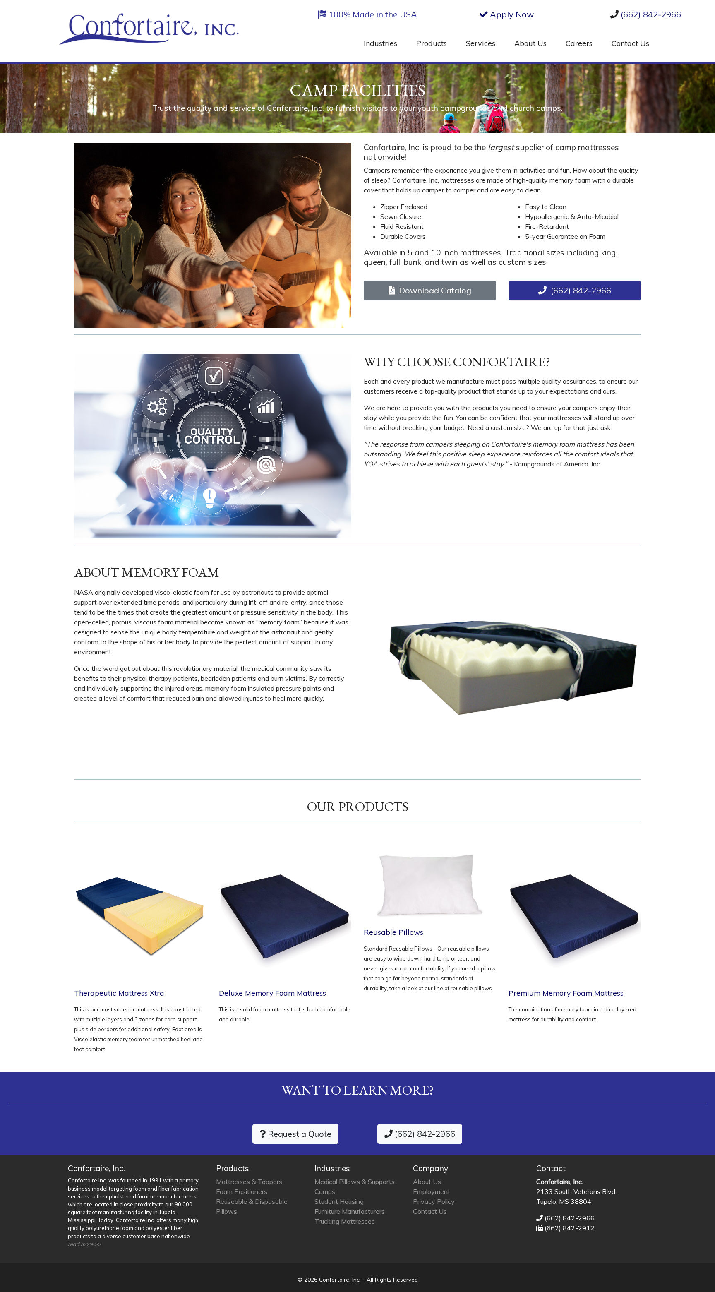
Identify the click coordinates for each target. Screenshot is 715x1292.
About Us (427, 1181)
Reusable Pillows (393, 932)
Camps (324, 1191)
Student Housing (339, 1201)
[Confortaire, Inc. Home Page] (149, 32)
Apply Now (511, 14)
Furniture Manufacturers (349, 1211)
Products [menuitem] (431, 43)
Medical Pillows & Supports (354, 1181)
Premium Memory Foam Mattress (566, 992)
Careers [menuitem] (579, 43)
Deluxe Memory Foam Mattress (272, 992)
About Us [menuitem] (530, 43)
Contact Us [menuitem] (630, 43)
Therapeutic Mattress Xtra (119, 992)
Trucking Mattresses (344, 1221)
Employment (431, 1191)
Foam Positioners (241, 1191)
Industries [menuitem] (380, 43)
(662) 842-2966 (651, 14)
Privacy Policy (434, 1201)
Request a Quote (298, 1134)
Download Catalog (433, 290)
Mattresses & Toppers (249, 1181)
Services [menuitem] (480, 43)
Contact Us (430, 1211)
